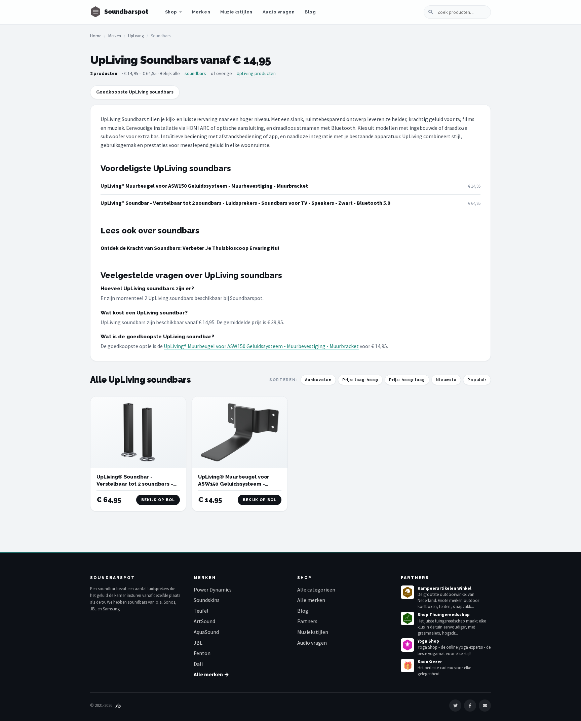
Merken (201, 11)
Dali (198, 663)
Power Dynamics (213, 589)
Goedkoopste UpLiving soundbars (134, 91)
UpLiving (136, 36)
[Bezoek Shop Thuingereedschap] (407, 618)
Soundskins (207, 600)
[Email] (485, 705)
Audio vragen (279, 11)
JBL (198, 642)
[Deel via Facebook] (470, 705)
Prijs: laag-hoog (360, 380)
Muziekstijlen (236, 11)
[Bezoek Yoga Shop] (407, 645)
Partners (307, 621)
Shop (171, 11)
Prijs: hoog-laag (407, 380)
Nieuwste (446, 380)
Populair (477, 380)
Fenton (202, 653)
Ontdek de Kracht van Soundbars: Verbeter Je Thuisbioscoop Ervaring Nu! (190, 247)
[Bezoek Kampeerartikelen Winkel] (407, 592)
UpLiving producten (256, 73)
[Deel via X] (455, 705)
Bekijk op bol (158, 500)
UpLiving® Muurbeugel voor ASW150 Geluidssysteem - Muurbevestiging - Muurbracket (204, 185)
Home (95, 36)
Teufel (201, 610)
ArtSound (204, 621)
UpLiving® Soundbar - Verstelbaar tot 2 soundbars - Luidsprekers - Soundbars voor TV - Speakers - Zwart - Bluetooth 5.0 (245, 202)
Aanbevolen (318, 380)
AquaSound (206, 632)
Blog (310, 11)
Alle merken (311, 600)
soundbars (195, 73)
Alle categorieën (316, 589)
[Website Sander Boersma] (118, 705)
